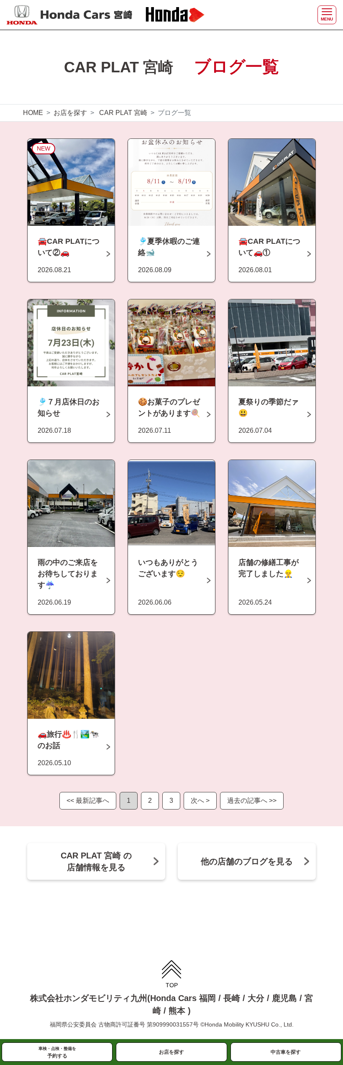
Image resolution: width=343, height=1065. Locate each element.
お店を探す (70, 112)
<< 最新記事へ (88, 800)
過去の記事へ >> (251, 800)
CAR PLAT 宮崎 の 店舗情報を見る (96, 861)
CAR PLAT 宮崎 (123, 112)
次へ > (200, 800)
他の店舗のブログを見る (247, 861)
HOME (33, 112)
